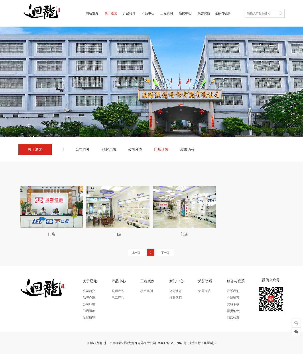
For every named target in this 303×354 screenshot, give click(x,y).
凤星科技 (210, 343)
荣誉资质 (204, 13)
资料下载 (233, 304)
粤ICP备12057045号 (172, 343)
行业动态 (175, 297)
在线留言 (233, 297)
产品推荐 (129, 13)
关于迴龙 (110, 13)
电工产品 (118, 297)
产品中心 (148, 13)
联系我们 (233, 291)
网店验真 (233, 317)
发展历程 (187, 149)
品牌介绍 (109, 149)
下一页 (165, 252)
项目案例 (146, 291)
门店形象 (161, 149)
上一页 (136, 252)
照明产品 (118, 291)
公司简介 (83, 149)
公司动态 (175, 291)
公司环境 (135, 149)
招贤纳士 (233, 311)
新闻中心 (185, 13)
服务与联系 (222, 13)
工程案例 (166, 13)
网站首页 (92, 13)
